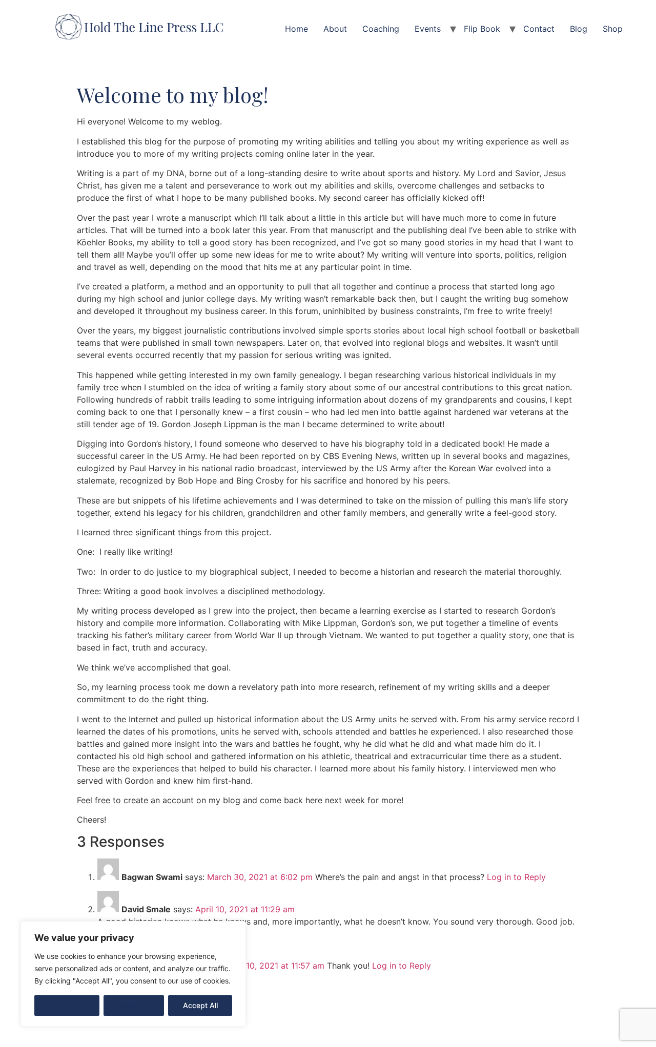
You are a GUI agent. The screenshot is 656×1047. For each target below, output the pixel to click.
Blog (578, 29)
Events (428, 29)
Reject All (134, 1005)
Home (296, 29)
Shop (613, 29)
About (335, 29)
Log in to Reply (516, 877)
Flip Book (482, 29)
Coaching (380, 29)
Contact (539, 29)
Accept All (200, 1005)
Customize (67, 1005)
